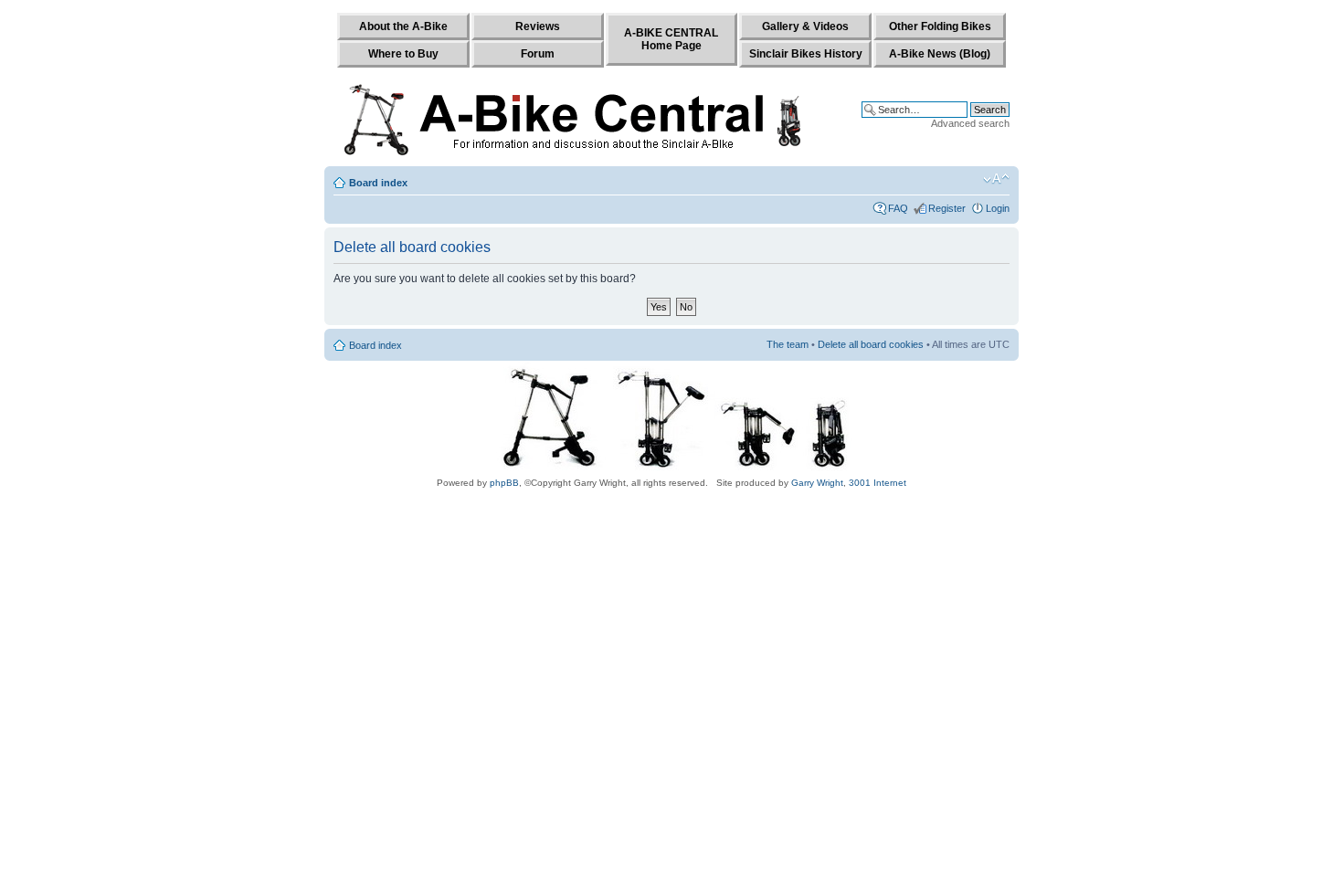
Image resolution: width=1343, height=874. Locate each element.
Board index (378, 182)
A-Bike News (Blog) (939, 53)
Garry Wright (817, 483)
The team (788, 344)
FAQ (898, 208)
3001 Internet (877, 483)
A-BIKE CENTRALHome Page (671, 39)
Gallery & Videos (805, 26)
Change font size (996, 179)
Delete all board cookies (871, 344)
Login (998, 208)
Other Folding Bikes (940, 26)
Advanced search (970, 123)
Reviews (537, 26)
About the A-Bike (403, 26)
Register (947, 208)
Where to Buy (403, 53)
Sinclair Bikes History (805, 53)
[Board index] (577, 116)
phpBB (504, 483)
